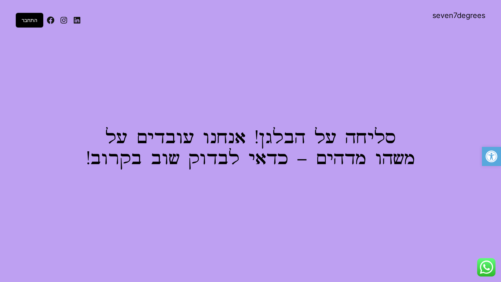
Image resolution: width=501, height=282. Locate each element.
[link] (491, 156)
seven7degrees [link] (458, 15)
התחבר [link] (29, 20)
